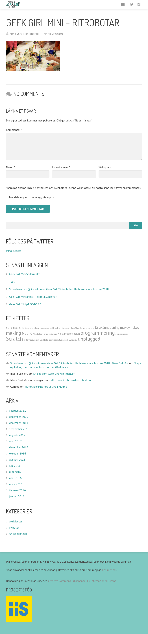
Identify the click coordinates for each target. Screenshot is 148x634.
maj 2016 (15, 472)
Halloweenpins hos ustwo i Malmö (70, 380)
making (13, 333)
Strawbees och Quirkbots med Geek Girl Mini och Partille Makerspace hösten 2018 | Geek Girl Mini (69, 363)
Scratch (14, 338)
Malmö (27, 333)
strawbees (53, 340)
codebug (45, 328)
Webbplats (105, 167)
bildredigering (36, 328)
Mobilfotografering (40, 334)
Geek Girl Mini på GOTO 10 (25, 304)
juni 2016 (15, 465)
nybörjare (53, 334)
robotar (126, 334)
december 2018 (18, 423)
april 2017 (15, 441)
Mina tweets (13, 250)
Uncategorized (18, 533)
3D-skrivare (13, 327)
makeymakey (129, 327)
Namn (10, 167)
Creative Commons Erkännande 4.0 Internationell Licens (82, 581)
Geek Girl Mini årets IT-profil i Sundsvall (33, 296)
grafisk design (65, 328)
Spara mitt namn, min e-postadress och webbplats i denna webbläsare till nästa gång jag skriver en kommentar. (73, 188)
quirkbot (119, 334)
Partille (61, 334)
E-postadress (61, 167)
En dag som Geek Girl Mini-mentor (54, 373)
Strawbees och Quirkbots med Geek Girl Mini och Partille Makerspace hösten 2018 (59, 289)
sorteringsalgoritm (31, 340)
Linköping (90, 328)
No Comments (55, 33)
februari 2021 (17, 410)
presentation (72, 333)
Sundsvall (73, 340)
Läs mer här (109, 570)
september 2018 (19, 429)
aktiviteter (25, 328)
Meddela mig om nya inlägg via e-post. (32, 197)
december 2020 (18, 416)
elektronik (54, 328)
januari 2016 (16, 496)
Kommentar (14, 130)
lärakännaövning (107, 327)
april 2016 (15, 478)
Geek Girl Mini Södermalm (24, 274)
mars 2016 (15, 484)
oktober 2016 (17, 453)
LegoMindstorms (78, 328)
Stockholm (44, 340)
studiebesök (63, 340)
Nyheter (14, 527)
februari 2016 (17, 490)
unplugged (89, 339)
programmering (97, 332)
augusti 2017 (17, 435)
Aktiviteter (15, 521)
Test (12, 281)
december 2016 (18, 447)
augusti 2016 (17, 459)
